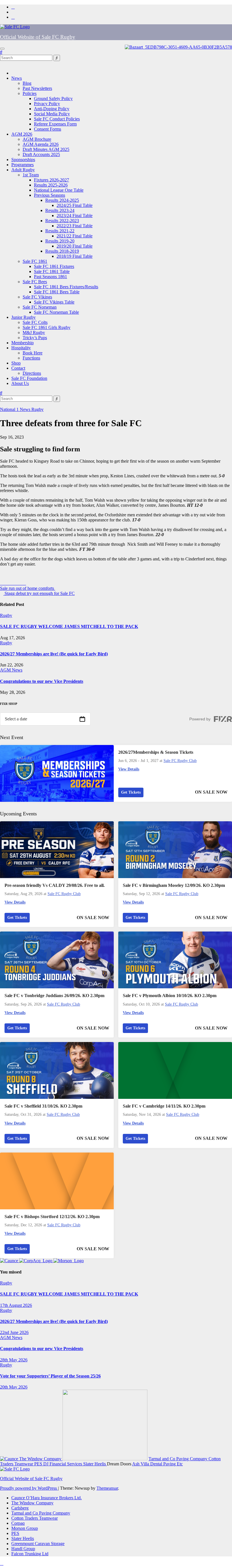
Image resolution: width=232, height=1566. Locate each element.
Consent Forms (47, 129)
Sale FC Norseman (40, 307)
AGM (6, 670)
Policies (29, 93)
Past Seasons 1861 (50, 276)
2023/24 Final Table (75, 215)
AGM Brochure (37, 139)
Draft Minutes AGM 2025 (46, 149)
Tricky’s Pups (35, 337)
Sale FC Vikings (37, 296)
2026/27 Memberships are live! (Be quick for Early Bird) (54, 653)
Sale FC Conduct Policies (57, 118)
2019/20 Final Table (75, 246)
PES (38, 1463)
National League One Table (58, 190)
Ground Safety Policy (53, 98)
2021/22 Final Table (75, 235)
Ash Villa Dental (147, 1463)
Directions (32, 373)
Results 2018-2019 (62, 251)
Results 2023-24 (59, 210)
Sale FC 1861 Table (52, 271)
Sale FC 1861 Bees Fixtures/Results (66, 286)
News (16, 78)
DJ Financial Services (63, 1463)
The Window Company (41, 1458)
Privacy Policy (47, 103)
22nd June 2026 (14, 1332)
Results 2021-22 (59, 230)
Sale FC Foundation (29, 378)
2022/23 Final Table (75, 225)
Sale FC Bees (35, 281)
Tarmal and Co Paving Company (179, 1458)
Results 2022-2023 (62, 220)
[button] (1, 52)
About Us (20, 383)
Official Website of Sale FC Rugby (37, 37)
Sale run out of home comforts (27, 588)
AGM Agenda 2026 (41, 144)
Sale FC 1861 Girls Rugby (46, 327)
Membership (22, 342)
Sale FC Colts (35, 322)
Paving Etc (173, 1463)
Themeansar (107, 1488)
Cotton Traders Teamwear (34, 1518)
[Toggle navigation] (2, 48)
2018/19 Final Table (75, 256)
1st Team (31, 174)
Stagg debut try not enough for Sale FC (39, 593)
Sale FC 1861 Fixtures (54, 266)
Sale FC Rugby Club (180, 761)
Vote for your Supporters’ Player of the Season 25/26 (50, 1376)
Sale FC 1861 (35, 261)
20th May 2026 (13, 1387)
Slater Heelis (95, 1463)
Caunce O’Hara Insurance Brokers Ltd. (46, 1497)
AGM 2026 (21, 134)
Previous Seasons (49, 195)
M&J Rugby (34, 332)
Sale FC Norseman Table (56, 312)
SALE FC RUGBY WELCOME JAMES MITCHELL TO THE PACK (69, 626)
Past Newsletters (37, 88)
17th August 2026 (16, 1305)
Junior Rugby (23, 317)
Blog (27, 83)
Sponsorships (23, 159)
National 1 (10, 409)
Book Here (32, 352)
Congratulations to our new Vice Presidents (41, 681)
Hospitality (21, 347)
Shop (16, 363)
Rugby (37, 409)
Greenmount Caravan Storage (38, 1543)
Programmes (22, 164)
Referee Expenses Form (55, 124)
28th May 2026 (13, 1359)
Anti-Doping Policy (51, 108)
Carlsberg (20, 1508)
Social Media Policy (52, 113)
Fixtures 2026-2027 (51, 179)
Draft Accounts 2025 (41, 154)
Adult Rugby (23, 169)
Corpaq (18, 1523)
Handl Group (23, 1548)
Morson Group (24, 1528)
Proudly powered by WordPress (29, 1488)
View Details (128, 769)
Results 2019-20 (59, 241)
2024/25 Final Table (75, 205)
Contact (18, 368)
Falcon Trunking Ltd (29, 1553)
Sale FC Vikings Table (54, 302)
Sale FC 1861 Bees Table (57, 291)
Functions (31, 358)
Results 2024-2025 (62, 200)
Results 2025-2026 (51, 185)
